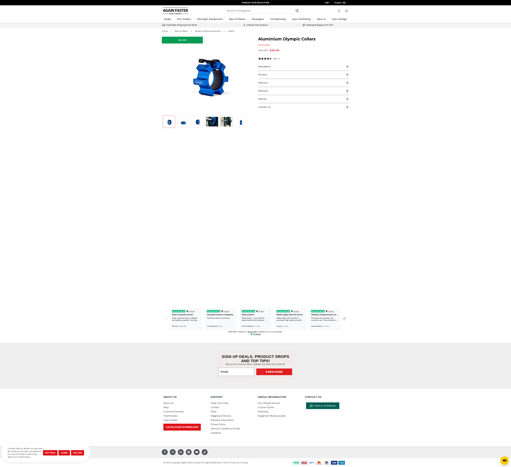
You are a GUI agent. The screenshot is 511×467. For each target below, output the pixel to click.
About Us (168, 403)
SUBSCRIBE (274, 372)
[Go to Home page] (175, 10)
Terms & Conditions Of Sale (225, 428)
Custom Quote (266, 407)
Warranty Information (222, 420)
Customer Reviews (173, 411)
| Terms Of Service (231, 462)
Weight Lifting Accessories (208, 31)
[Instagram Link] (173, 452)
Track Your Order (220, 403)
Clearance (216, 433)
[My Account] (339, 10)
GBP (327, 2)
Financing (263, 411)
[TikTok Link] (205, 452)
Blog (165, 407)
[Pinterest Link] (189, 452)
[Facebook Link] (165, 452)
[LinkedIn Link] (181, 452)
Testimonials (170, 416)
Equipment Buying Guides (272, 416)
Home (165, 31)
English (338, 2)
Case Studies (170, 420)
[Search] (297, 10)
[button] (207, 73)
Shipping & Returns (221, 416)
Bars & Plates (181, 31)
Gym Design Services (269, 403)
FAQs (213, 411)
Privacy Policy (218, 424)
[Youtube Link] (197, 452)
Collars (231, 31)
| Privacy (244, 462)
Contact (215, 407)
